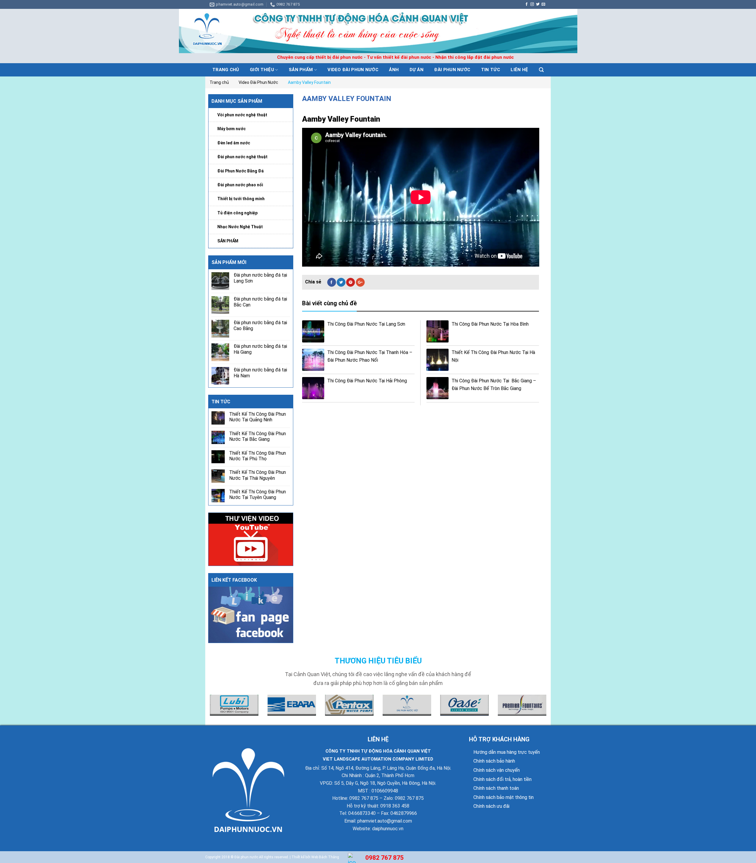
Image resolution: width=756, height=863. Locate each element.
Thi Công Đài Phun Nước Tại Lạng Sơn (366, 324)
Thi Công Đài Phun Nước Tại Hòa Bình (490, 324)
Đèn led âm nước (233, 143)
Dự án (417, 69)
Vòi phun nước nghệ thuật (242, 114)
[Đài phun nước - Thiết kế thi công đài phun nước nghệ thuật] (378, 31)
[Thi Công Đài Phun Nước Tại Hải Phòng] (313, 388)
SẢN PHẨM (227, 241)
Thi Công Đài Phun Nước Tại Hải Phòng (367, 381)
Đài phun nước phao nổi (240, 184)
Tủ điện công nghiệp (237, 213)
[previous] (208, 709)
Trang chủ (219, 82)
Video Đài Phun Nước (353, 69)
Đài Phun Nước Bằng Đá (240, 171)
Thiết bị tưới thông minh (241, 198)
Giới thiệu (262, 69)
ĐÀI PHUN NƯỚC (452, 69)
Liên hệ (519, 69)
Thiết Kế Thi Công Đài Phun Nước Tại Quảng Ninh (257, 416)
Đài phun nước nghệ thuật (242, 156)
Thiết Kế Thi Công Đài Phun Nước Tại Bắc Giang (257, 436)
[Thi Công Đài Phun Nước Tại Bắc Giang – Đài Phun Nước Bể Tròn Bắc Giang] (437, 388)
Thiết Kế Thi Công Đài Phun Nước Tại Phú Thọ (257, 455)
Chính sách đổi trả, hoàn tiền (502, 779)
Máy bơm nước (231, 128)
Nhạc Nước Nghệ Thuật (240, 226)
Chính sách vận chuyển (496, 770)
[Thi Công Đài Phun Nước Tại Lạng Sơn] (313, 331)
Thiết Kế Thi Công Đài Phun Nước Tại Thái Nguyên (257, 475)
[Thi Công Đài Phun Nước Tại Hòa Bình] (437, 331)
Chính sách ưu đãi (491, 806)
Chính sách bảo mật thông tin (503, 797)
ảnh (394, 69)
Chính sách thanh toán (496, 788)
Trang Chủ (225, 69)
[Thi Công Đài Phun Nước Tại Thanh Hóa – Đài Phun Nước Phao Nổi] (313, 360)
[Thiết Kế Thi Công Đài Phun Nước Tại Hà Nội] (437, 360)
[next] (547, 709)
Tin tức (490, 69)
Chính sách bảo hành (494, 761)
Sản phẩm (301, 69)
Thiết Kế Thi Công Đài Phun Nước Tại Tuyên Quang (257, 494)
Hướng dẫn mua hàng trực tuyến (506, 752)
